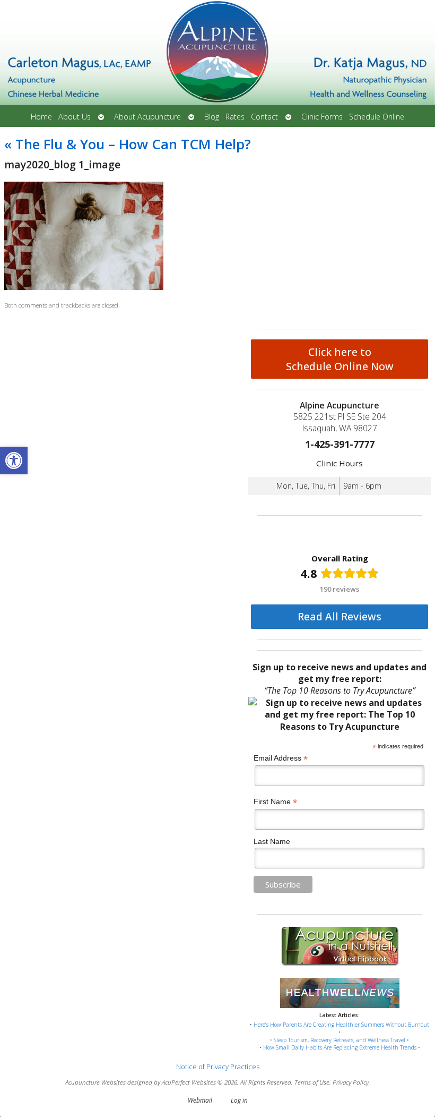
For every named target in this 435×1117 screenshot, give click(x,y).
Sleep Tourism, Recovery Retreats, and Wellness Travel (339, 1040)
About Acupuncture (147, 117)
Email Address (281, 758)
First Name (275, 802)
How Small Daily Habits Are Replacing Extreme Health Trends (339, 1047)
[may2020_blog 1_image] (83, 287)
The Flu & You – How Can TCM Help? (127, 144)
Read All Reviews (339, 616)
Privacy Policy (351, 1082)
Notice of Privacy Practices (217, 1066)
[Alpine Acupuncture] (217, 53)
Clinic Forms (322, 117)
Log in (239, 1100)
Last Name (272, 841)
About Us (74, 117)
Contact (264, 117)
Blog (211, 117)
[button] (14, 460)
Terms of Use (311, 1082)
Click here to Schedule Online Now (340, 359)
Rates (235, 117)
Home (41, 117)
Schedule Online (376, 117)
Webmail (200, 1100)
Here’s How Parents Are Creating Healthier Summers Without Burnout (341, 1024)
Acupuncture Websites (95, 1082)
